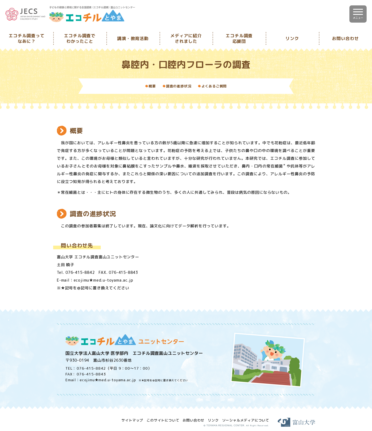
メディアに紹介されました (186, 38)
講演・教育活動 (133, 38)
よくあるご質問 (214, 86)
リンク (292, 38)
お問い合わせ (345, 38)
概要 (152, 86)
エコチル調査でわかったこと (79, 38)
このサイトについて (163, 420)
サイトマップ (132, 420)
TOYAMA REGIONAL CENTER (225, 425)
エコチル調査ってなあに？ (26, 38)
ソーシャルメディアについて (245, 420)
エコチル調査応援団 (239, 38)
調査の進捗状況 (178, 86)
